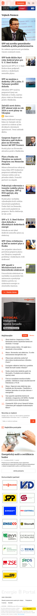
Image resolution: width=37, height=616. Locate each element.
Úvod (4, 3)
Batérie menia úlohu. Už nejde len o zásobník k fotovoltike (18, 348)
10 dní (25, 335)
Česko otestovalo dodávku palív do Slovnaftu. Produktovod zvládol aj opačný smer (18, 373)
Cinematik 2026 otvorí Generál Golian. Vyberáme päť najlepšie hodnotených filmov (20, 405)
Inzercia (4, 603)
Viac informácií (21, 614)
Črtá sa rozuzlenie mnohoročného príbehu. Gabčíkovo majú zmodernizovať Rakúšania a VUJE (20, 381)
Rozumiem (29, 608)
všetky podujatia (18, 471)
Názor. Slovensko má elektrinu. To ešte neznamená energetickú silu (20, 353)
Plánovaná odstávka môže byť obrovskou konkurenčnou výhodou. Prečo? (19, 360)
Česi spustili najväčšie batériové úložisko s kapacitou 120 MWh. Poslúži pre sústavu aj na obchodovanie (20, 398)
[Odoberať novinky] (32, 421)
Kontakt (10, 603)
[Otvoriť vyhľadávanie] (29, 3)
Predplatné (20, 3)
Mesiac (32, 335)
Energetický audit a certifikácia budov (18, 455)
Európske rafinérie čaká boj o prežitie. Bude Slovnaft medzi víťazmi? (19, 367)
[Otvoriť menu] (33, 3)
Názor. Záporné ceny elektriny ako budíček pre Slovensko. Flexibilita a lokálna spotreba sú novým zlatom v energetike (19, 389)
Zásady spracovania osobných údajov (12, 600)
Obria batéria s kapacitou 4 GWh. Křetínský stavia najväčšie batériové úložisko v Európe (19, 341)
